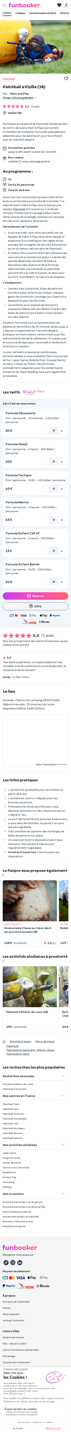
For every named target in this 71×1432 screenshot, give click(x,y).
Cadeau (20, 13)
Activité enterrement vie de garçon (23, 1201)
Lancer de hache (12, 1162)
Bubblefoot (9, 1172)
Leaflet (38, 764)
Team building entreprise (17, 1211)
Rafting (7, 1186)
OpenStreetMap (50, 764)
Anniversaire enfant (42, 13)
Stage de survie (11, 1157)
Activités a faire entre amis (18, 1221)
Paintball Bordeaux (14, 1128)
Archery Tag (9, 1177)
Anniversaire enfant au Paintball (21, 1216)
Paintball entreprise (14, 1226)
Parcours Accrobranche (16, 1167)
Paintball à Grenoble (14, 1088)
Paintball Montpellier (15, 1118)
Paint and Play (19, 93)
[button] (59, 5)
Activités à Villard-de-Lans (18, 1084)
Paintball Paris (11, 1104)
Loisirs (7, 12)
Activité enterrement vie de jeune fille (24, 1206)
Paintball (9, 78)
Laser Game (9, 1152)
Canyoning (8, 1182)
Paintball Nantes (12, 1137)
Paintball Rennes (12, 1133)
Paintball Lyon (11, 1108)
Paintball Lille (10, 1123)
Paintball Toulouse (13, 1113)
